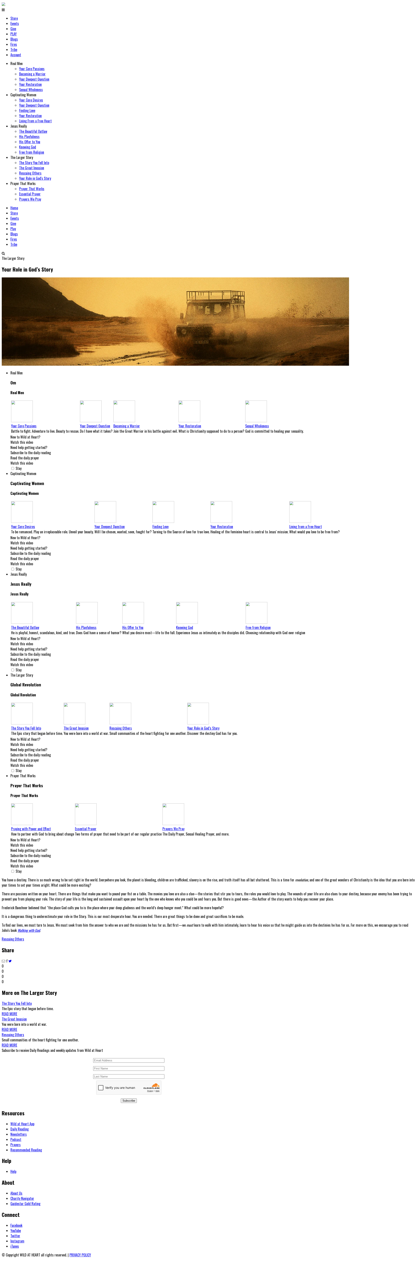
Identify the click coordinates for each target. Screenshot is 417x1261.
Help (13, 1171)
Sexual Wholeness (31, 89)
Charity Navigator (22, 1198)
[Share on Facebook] (7, 960)
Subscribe (128, 1100)
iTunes (14, 1246)
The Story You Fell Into (34, 162)
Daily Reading (19, 1129)
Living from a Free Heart (305, 526)
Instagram (17, 1241)
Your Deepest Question (34, 79)
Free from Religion (31, 152)
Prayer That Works (23, 183)
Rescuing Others (30, 173)
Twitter (15, 1235)
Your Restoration (30, 84)
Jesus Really (18, 126)
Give (13, 28)
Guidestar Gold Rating (25, 1203)
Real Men (16, 63)
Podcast (15, 1139)
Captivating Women (23, 94)
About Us (16, 1193)
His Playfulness (29, 136)
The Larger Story (21, 157)
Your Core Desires (31, 100)
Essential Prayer (30, 194)
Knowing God (27, 147)
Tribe (13, 49)
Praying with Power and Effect (31, 828)
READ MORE (9, 1013)
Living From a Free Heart (35, 120)
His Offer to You (29, 141)
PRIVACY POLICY (80, 1255)
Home (14, 207)
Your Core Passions (32, 68)
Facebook (16, 1225)
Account (15, 54)
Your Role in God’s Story (203, 728)
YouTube (15, 1230)
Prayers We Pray (30, 199)
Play (13, 228)
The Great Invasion (31, 167)
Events (14, 23)
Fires (13, 44)
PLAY (13, 34)
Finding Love (27, 110)
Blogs (14, 39)
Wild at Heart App (22, 1123)
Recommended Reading (26, 1150)
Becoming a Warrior (32, 74)
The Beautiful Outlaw (33, 131)
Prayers (15, 1144)
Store (14, 18)
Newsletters (18, 1134)
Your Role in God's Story (35, 178)
